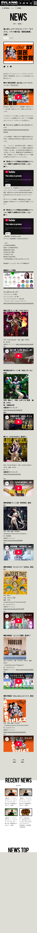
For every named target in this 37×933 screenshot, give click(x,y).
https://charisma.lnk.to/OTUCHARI (13, 609)
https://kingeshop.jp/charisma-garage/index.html (18, 303)
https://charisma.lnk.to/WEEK (24, 670)
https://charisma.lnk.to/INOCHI (12, 410)
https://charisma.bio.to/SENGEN (13, 540)
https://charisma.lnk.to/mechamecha (14, 732)
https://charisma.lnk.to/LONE (24, 344)
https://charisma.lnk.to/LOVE (12, 474)
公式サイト (24, 199)
